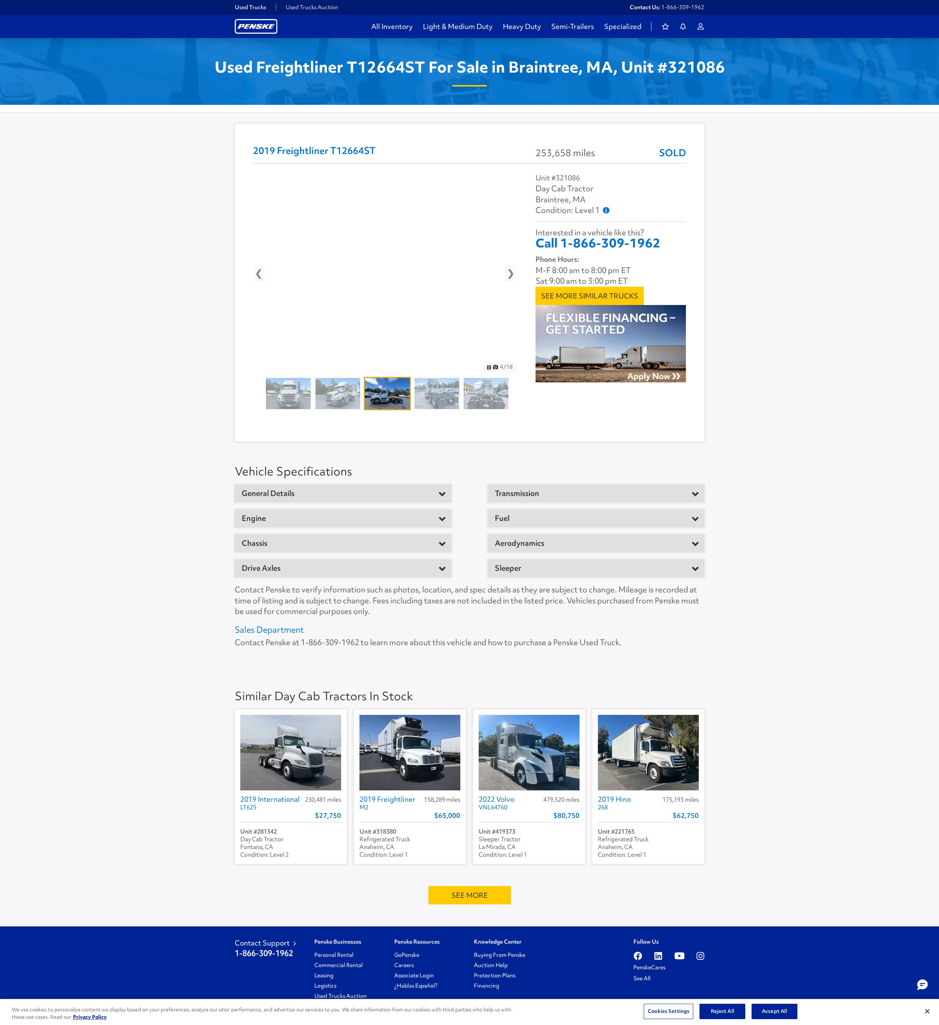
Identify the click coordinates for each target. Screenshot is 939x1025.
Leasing (323, 975)
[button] (922, 984)
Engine (254, 518)
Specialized (623, 26)
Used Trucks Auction (312, 7)
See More (470, 895)
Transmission (517, 493)
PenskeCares (649, 967)
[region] (469, 1012)
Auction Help (491, 965)
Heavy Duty (522, 26)
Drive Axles (261, 568)
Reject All (722, 1011)
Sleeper (508, 568)
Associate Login (414, 975)
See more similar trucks (589, 296)
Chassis (254, 543)
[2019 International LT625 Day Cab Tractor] (290, 752)
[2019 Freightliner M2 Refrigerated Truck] (409, 752)
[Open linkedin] (658, 955)
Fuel (502, 518)
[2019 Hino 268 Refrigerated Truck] (648, 752)
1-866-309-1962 (682, 7)
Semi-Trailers (572, 26)
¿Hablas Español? (416, 985)
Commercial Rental (338, 965)
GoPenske (406, 955)
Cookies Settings (668, 1011)
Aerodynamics (519, 543)
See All (642, 978)
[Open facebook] (637, 955)
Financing (486, 985)
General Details (268, 493)
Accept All (774, 1011)
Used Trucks (250, 7)
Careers (404, 965)
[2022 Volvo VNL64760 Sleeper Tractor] (529, 752)
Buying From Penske (499, 955)
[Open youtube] (679, 955)
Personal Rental (334, 955)
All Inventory (392, 26)
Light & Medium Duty (458, 26)
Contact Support (262, 943)
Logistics (325, 985)
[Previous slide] (265, 275)
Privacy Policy (90, 1017)
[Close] (927, 1011)
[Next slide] (504, 275)
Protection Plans (494, 975)
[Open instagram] (700, 955)
